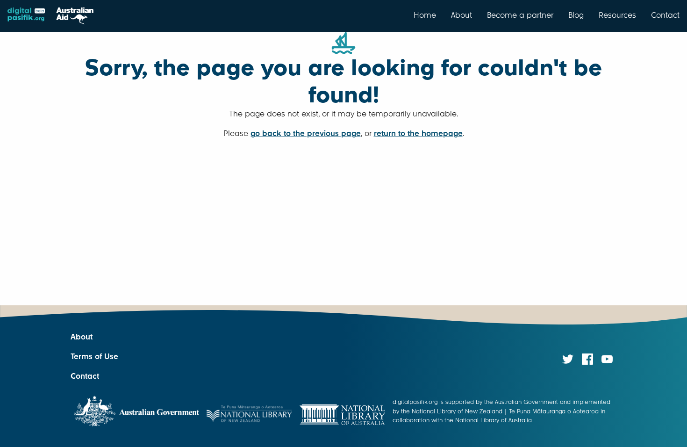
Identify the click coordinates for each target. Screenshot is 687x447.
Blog (576, 15)
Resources (617, 15)
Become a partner (520, 15)
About (461, 15)
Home (425, 15)
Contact (665, 15)
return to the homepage (418, 133)
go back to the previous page (305, 133)
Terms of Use (94, 356)
